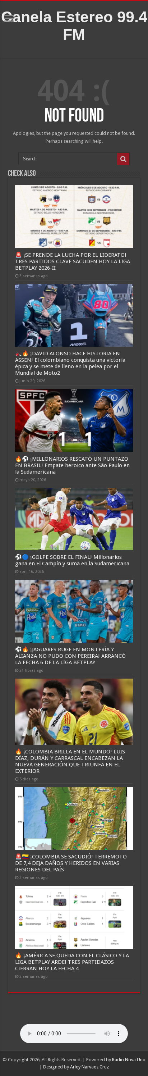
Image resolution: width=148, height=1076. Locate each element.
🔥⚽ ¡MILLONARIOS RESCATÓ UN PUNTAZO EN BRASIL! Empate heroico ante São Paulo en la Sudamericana (72, 465)
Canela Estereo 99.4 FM (74, 25)
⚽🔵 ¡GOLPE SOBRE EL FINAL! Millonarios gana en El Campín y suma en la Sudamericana (72, 560)
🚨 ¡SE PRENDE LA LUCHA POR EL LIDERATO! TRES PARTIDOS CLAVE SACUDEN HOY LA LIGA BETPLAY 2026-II (72, 261)
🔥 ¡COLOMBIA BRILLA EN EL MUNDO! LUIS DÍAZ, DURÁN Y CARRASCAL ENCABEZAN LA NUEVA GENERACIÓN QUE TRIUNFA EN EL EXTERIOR (70, 761)
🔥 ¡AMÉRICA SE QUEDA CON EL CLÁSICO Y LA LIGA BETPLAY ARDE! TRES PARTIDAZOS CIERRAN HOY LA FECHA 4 (72, 962)
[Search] (123, 159)
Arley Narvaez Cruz (89, 1067)
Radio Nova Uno (128, 1059)
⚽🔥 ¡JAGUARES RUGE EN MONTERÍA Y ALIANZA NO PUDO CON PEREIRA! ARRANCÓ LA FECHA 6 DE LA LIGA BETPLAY (70, 656)
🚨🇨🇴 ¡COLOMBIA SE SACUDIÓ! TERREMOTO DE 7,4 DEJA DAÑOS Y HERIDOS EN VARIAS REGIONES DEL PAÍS (71, 863)
